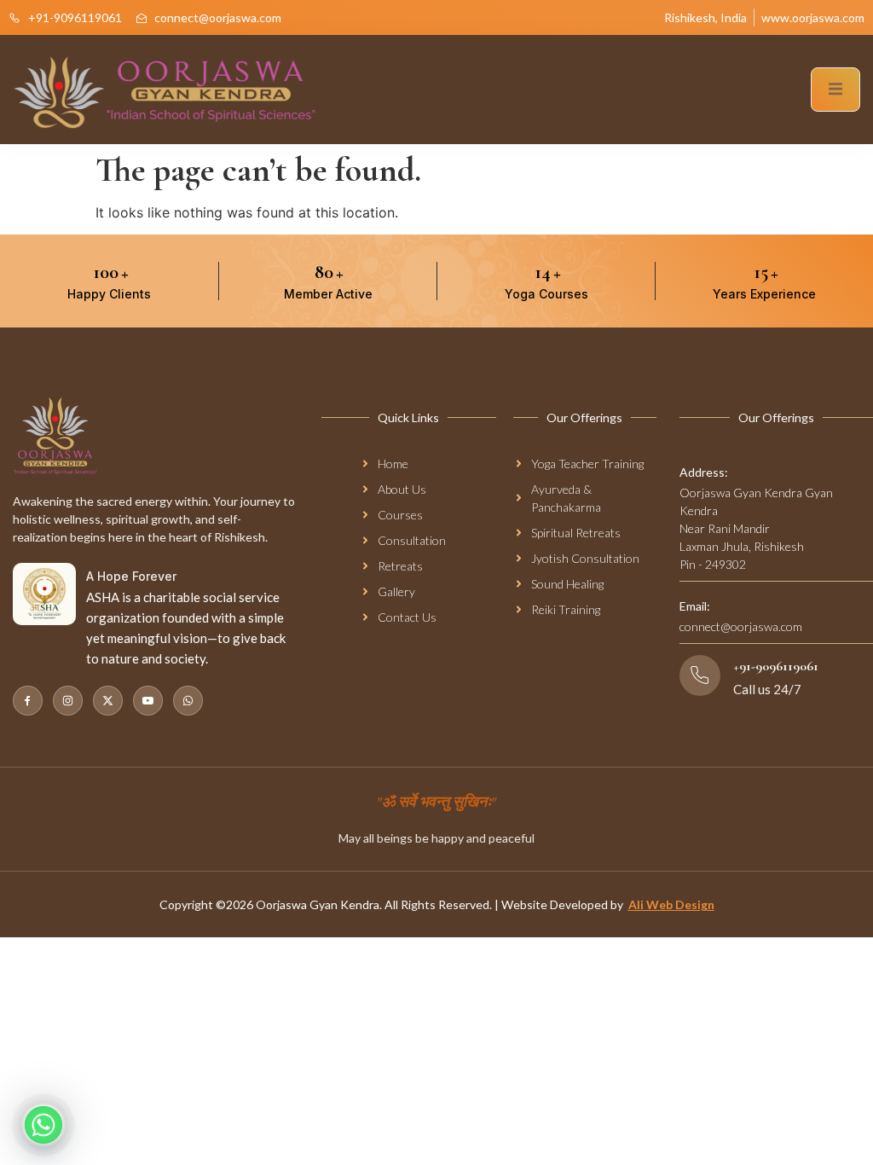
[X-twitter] (108, 701)
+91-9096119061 (775, 666)
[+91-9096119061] (699, 675)
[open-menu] (835, 89)
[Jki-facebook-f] (28, 701)
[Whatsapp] (188, 701)
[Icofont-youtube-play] (148, 701)
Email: (694, 606)
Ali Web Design (671, 904)
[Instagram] (68, 701)
